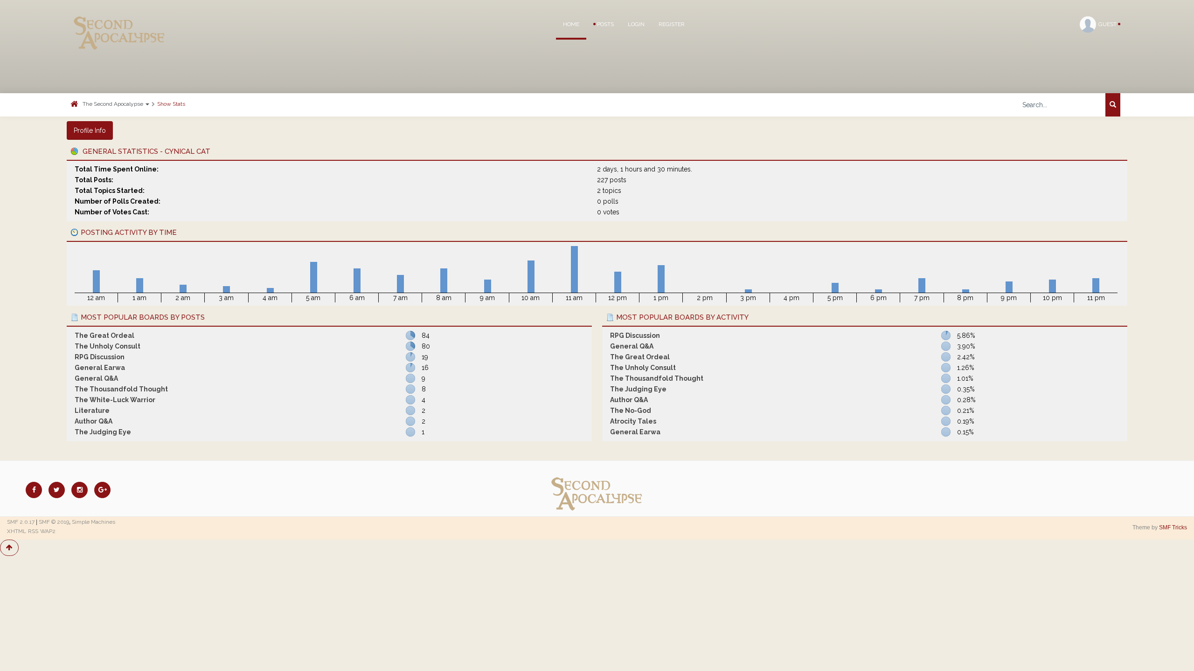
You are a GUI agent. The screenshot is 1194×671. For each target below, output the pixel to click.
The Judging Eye (103, 432)
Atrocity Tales (633, 421)
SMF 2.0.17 (21, 522)
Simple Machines (93, 522)
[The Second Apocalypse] (119, 21)
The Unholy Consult (107, 346)
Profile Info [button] (90, 130)
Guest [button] (1108, 24)
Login (636, 24)
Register (672, 24)
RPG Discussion (100, 357)
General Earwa (100, 367)
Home (571, 24)
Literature (92, 410)
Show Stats (171, 104)
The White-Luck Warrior (115, 400)
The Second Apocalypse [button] (114, 104)
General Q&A (96, 378)
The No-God (630, 410)
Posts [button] (605, 24)
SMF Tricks (1173, 527)
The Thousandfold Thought (121, 389)
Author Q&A (93, 421)
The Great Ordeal (104, 335)
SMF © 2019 (54, 522)
